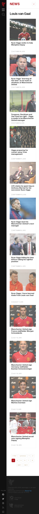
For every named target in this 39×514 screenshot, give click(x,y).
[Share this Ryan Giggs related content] (3, 512)
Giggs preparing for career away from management (19, 152)
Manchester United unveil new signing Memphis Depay (22, 438)
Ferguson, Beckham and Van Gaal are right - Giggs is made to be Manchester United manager (22, 117)
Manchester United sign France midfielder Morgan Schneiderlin (22, 331)
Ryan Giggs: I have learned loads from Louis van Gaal (22, 294)
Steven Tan (28, 491)
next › (19, 465)
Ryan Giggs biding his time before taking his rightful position (22, 259)
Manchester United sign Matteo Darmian (21, 402)
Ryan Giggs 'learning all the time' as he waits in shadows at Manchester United (21, 82)
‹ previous (22, 456)
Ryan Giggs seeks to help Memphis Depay (22, 44)
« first (14, 456)
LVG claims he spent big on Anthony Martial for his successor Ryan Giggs (22, 188)
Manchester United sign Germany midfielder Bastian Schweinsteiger (21, 367)
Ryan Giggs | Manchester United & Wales (3, 4)
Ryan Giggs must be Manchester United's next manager (22, 224)
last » (26, 465)
